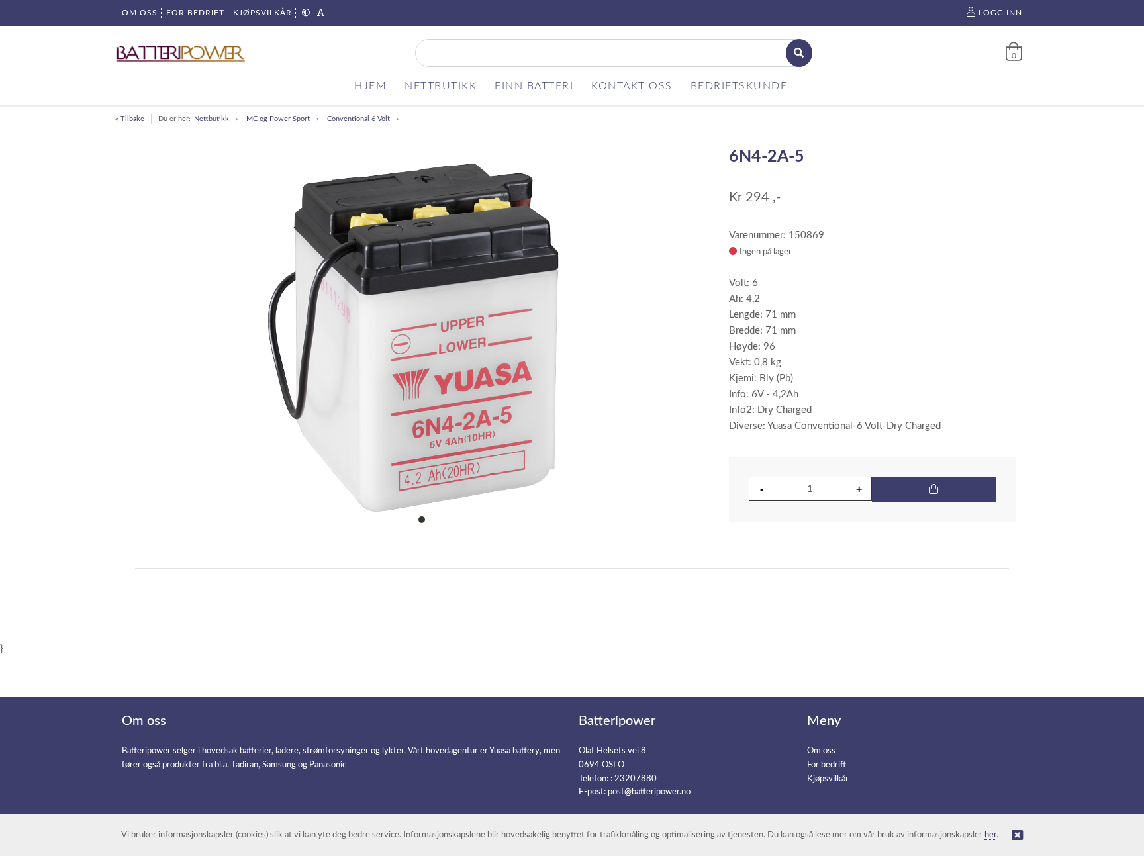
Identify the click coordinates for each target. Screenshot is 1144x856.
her (990, 835)
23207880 (635, 779)
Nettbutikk (211, 118)
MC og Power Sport (278, 118)
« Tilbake (129, 118)
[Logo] (181, 53)
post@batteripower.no (649, 792)
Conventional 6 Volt (358, 118)
